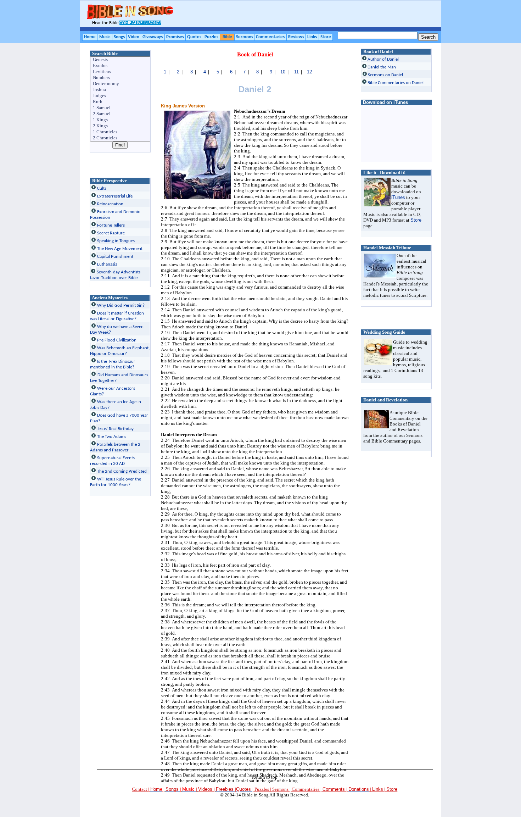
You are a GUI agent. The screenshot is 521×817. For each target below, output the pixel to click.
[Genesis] (120, 60)
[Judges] (120, 96)
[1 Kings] (120, 120)
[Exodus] (120, 66)
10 (282, 71)
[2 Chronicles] (120, 138)
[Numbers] (120, 78)
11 (296, 71)
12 (309, 71)
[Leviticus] (120, 72)
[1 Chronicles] (120, 132)
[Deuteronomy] (120, 84)
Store (415, 220)
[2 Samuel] (120, 114)
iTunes (398, 197)
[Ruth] (120, 102)
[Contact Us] (369, 789)
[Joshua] (120, 90)
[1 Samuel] (120, 108)
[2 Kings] (120, 126)
